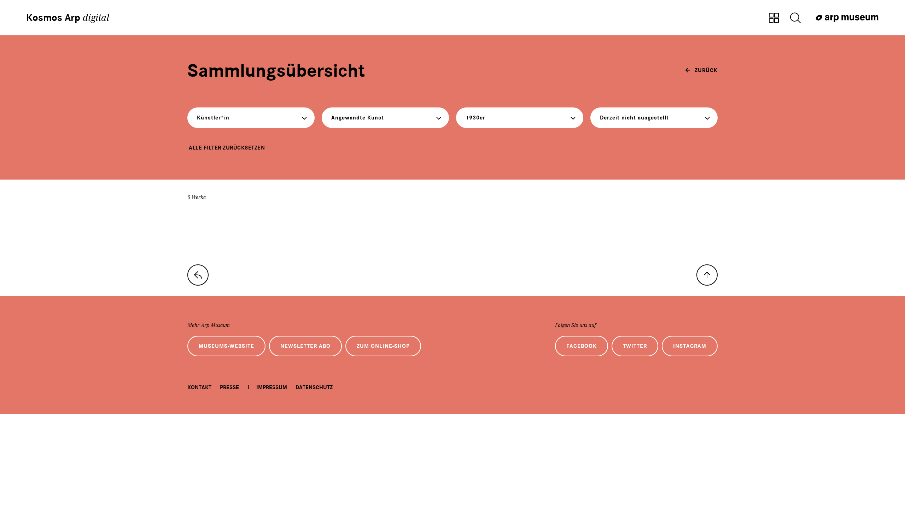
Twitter (635, 346)
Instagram (689, 346)
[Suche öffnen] (795, 18)
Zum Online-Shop (383, 346)
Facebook (581, 346)
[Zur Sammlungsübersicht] (774, 18)
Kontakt (199, 387)
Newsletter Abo (305, 346)
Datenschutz (314, 387)
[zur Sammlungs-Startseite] (198, 275)
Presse (229, 387)
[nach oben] (707, 275)
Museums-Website (226, 346)
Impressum (271, 387)
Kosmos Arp (67, 17)
